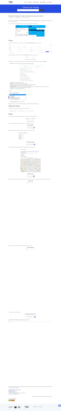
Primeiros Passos (24, 17)
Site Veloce (30, 2)
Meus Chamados (43, 2)
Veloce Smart (27, 17)
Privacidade (40, 406)
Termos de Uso (35, 406)
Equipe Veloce (17, 17)
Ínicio (25, 2)
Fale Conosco (49, 2)
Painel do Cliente (36, 2)
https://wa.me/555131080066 (14, 393)
